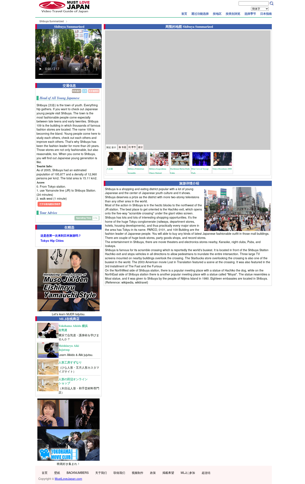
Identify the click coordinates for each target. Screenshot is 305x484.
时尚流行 (76, 90)
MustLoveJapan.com (68, 479)
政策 (153, 473)
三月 (85, 90)
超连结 (206, 473)
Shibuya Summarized (51, 21)
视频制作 (137, 473)
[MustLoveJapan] (64, 13)
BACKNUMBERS (78, 473)
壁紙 (57, 473)
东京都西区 (94, 90)
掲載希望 (168, 473)
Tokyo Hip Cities (52, 241)
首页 (184, 13)
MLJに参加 (188, 473)
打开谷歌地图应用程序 (50, 204)
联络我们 (119, 473)
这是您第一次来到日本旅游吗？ (60, 235)
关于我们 (101, 473)
